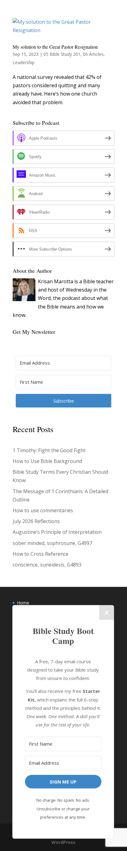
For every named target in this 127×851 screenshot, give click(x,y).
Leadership (24, 62)
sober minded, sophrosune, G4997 (52, 543)
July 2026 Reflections (36, 521)
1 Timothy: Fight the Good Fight (49, 450)
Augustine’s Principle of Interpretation (57, 532)
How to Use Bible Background (47, 461)
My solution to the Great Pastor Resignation (55, 46)
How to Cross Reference (40, 553)
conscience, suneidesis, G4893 (47, 564)
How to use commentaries (43, 510)
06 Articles (93, 54)
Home (23, 603)
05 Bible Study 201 (61, 54)
